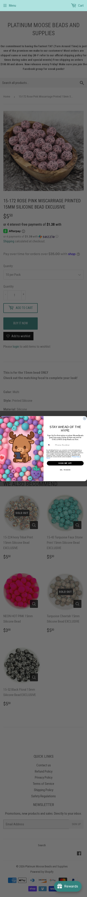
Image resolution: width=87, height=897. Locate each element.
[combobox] (50, 445)
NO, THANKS (65, 470)
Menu (12, 6)
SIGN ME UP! (65, 463)
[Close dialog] (84, 418)
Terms (48, 458)
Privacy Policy (76, 456)
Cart (80, 6)
